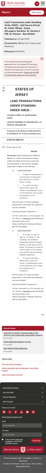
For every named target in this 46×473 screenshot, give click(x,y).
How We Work (8, 393)
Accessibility (27, 458)
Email (4, 421)
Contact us (37, 458)
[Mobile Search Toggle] (37, 3)
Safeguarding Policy (23, 466)
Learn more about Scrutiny (12, 375)
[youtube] (27, 412)
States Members (9, 397)
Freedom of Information (11, 464)
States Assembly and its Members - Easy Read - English (20, 369)
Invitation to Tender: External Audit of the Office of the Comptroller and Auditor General (23, 334)
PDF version (36, 12)
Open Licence (25, 464)
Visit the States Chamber (12, 364)
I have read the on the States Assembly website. (14, 441)
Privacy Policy (37, 464)
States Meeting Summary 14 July (17, 342)
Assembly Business (11, 388)
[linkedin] (21, 412)
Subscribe (36, 441)
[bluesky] (4, 412)
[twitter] (10, 412)
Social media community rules (12, 417)
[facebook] (16, 412)
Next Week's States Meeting (15, 348)
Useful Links (23, 461)
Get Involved (8, 402)
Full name (5, 430)
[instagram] (33, 412)
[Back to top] (43, 470)
